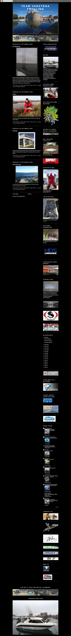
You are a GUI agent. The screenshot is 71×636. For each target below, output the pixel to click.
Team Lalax (47, 498)
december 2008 (47, 342)
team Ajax (47, 449)
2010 (45, 346)
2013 (45, 351)
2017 (45, 358)
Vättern (51, 450)
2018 (45, 360)
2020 (45, 363)
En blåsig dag (16, 46)
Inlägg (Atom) (22, 196)
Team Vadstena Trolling (35, 7)
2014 (45, 353)
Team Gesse (47, 458)
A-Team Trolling (48, 467)
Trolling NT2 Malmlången (52, 430)
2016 (45, 356)
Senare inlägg (15, 193)
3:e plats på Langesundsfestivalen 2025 (53, 500)
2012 (45, 349)
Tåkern (14, 94)
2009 (45, 344)
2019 (45, 362)
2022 (45, 367)
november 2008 (47, 340)
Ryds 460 (52, 459)
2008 (45, 337)
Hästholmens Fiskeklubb (49, 445)
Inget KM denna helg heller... (50, 446)
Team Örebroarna (48, 428)
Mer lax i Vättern (48, 493)
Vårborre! (52, 476)
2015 (45, 355)
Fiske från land (17, 164)
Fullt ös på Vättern (53, 438)
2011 (45, 348)
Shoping (15, 130)
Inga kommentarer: (19, 86)
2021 (45, 365)
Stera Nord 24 (52, 468)
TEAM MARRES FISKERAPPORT (51, 484)
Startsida (29, 193)
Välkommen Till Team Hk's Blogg (51, 475)
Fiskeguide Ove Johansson (50, 437)
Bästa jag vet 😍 (53, 485)
